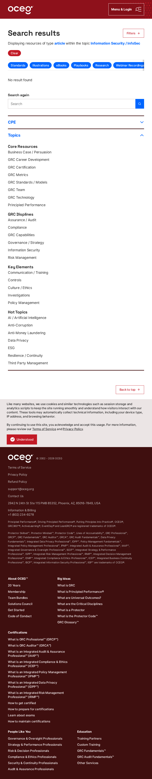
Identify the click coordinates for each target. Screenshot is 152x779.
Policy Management (23, 303)
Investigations (19, 295)
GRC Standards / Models (27, 182)
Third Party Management (28, 363)
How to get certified (22, 703)
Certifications (17, 632)
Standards (18, 65)
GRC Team (16, 190)
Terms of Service (44, 429)
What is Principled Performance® (80, 592)
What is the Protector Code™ (77, 616)
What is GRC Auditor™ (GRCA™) (29, 645)
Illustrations (40, 65)
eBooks (61, 65)
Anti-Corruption (20, 325)
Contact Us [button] (16, 496)
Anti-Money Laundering (26, 333)
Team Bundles (18, 598)
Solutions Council (20, 604)
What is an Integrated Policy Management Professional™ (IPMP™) (37, 674)
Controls (14, 280)
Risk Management (22, 257)
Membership (16, 592)
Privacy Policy (73, 429)
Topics (14, 135)
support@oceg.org (21, 489)
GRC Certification (21, 167)
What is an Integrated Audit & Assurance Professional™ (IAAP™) (36, 654)
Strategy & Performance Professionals (35, 744)
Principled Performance (26, 205)
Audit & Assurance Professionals (31, 769)
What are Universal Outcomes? (79, 598)
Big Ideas (63, 579)
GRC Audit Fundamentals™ (95, 757)
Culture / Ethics (20, 288)
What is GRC (66, 585)
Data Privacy (18, 340)
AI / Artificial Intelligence (27, 318)
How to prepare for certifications (31, 709)
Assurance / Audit (22, 220)
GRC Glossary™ (67, 622)
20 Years (14, 585)
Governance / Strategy (26, 242)
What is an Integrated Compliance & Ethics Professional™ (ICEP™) (37, 664)
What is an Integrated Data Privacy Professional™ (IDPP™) (32, 685)
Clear (14, 53)
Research (102, 65)
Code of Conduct (20, 616)
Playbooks (81, 65)
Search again (18, 95)
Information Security (24, 250)
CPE (12, 122)
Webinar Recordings (130, 65)
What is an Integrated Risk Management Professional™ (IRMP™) (36, 695)
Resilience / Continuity (25, 355)
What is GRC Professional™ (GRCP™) (33, 639)
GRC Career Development (28, 159)
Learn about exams (21, 715)
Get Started (16, 610)
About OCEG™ (18, 579)
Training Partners (89, 738)
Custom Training (88, 744)
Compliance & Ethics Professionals (32, 757)
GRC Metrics (18, 175)
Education (84, 731)
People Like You (19, 731)
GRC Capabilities (21, 235)
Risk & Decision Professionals (28, 751)
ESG (11, 348)
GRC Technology (21, 197)
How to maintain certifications (29, 721)
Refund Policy (17, 482)
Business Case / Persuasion (29, 152)
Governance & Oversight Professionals (35, 738)
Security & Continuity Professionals (33, 763)
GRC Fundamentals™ (91, 751)
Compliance (17, 227)
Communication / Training (28, 272)
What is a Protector (71, 610)
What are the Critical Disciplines (80, 604)
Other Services (87, 763)
